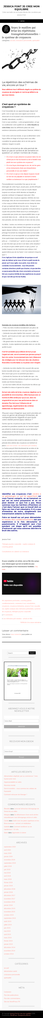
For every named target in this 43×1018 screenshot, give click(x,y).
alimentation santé (10, 971)
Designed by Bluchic (24, 1015)
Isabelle (6, 827)
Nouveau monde (9, 785)
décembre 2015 (9, 908)
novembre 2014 (9, 951)
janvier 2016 (8, 905)
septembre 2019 (10, 863)
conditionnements (8, 603)
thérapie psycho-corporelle (21, 612)
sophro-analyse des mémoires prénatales (19, 609)
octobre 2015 (9, 915)
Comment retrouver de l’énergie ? (15, 794)
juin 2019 (7, 869)
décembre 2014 (9, 947)
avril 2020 (7, 850)
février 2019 (8, 882)
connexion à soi (20, 603)
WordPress (13, 1015)
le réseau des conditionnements (17, 519)
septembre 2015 (10, 918)
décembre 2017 (9, 895)
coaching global (25, 600)
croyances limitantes (17, 606)
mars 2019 (8, 879)
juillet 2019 (8, 866)
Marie (6, 833)
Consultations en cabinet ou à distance (15, 552)
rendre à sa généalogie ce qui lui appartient (21, 495)
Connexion (7, 992)
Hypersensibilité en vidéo (13, 782)
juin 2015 (7, 928)
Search (32, 653)
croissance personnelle (24, 40)
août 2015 (7, 921)
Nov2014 (6, 30)
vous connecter (16, 634)
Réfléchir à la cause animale (30, 622)
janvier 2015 (8, 944)
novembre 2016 (9, 902)
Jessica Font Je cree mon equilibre (22, 8)
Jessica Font (29, 606)
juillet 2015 (8, 925)
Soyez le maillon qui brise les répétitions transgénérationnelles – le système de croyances (21, 32)
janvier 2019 (8, 886)
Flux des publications (11, 995)
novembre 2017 (9, 899)
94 (3, 600)
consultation (30, 603)
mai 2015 (7, 931)
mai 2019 (7, 873)
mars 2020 (8, 853)
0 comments (8, 615)
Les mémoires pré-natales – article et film (17, 619)
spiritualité (36, 40)
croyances (5, 606)
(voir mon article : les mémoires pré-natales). (21, 446)
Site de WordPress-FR (12, 1002)
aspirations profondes (12, 600)
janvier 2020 (8, 856)
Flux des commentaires (12, 998)
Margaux (7, 815)
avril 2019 (7, 876)
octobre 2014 (9, 954)
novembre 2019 (9, 860)
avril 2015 (7, 934)
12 (6, 27)
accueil (12, 40)
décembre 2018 (9, 889)
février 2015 (8, 941)
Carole (6, 821)
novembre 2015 (9, 912)
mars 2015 (8, 938)
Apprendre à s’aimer (19, 833)
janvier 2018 (8, 892)
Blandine (7, 809)
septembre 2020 (10, 847)
